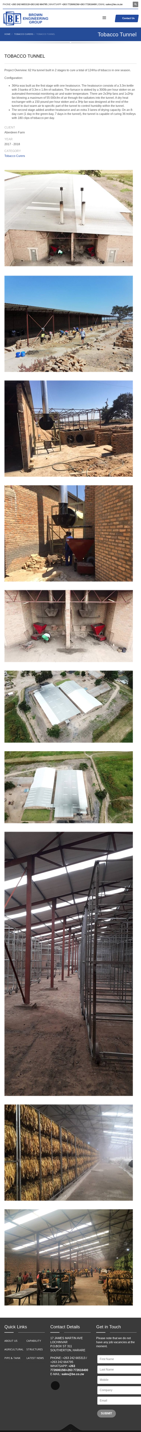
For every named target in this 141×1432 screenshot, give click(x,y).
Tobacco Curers (14, 155)
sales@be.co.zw (114, 4)
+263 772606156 (70, 4)
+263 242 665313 (73, 1358)
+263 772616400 (88, 4)
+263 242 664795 (61, 1362)
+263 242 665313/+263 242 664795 (29, 4)
